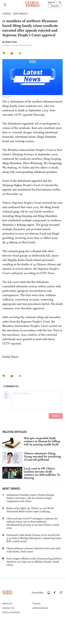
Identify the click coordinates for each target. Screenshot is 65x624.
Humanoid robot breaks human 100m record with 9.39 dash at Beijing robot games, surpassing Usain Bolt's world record (33, 538)
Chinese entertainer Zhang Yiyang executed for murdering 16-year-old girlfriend (42, 456)
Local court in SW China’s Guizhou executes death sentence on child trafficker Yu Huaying (42, 473)
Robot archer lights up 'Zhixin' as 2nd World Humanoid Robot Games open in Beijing (30, 510)
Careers (36, 603)
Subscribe (54, 6)
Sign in (51, 2)
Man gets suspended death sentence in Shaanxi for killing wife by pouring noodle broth (42, 441)
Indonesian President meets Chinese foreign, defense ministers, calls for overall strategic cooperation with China (30, 498)
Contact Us (8, 607)
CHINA (6, 13)
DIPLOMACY (20, 13)
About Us (7, 603)
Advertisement (40, 607)
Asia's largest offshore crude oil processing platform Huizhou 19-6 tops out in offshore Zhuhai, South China (34, 561)
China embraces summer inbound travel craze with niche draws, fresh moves (33, 550)
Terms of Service (11, 612)
